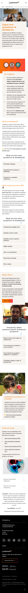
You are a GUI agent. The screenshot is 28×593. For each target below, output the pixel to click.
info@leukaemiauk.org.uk (8, 525)
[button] (26, 2)
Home (2, 6)
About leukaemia (9, 6)
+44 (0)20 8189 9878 (7, 526)
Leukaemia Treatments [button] (14, 487)
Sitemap (14, 579)
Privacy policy (14, 576)
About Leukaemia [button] (14, 480)
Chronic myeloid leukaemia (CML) (13, 446)
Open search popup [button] (2, 2)
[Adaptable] (25, 590)
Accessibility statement (7, 579)
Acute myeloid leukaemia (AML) (12, 438)
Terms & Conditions (6, 576)
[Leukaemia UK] (14, 2)
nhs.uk (11, 456)
